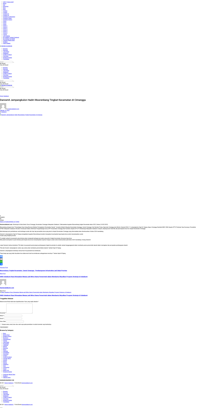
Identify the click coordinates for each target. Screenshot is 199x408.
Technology (6, 367)
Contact (5, 11)
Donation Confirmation (9, 16)
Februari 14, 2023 (4, 110)
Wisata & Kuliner (7, 57)
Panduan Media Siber (9, 40)
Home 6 (5, 33)
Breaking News (7, 336)
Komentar (3, 313)
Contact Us (6, 14)
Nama (2, 315)
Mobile (5, 346)
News (4, 349)
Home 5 (5, 31)
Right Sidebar (6, 43)
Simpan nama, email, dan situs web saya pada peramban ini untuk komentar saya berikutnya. (26, 324)
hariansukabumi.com (13, 109)
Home (4, 21)
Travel (4, 369)
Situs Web (3, 321)
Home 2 (5, 27)
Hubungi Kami (7, 377)
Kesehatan (6, 343)
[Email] (99, 259)
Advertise (5, 6)
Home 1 (5, 25)
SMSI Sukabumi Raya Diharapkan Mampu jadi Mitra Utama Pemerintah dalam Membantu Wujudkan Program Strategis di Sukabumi (44, 295)
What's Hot (6, 370)
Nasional (5, 50)
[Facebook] (99, 256)
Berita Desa (6, 335)
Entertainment (7, 339)
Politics (5, 355)
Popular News (7, 358)
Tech (4, 366)
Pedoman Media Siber (9, 374)
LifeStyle (5, 345)
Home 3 (5, 28)
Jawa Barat (6, 51)
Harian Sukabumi (8, 383)
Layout (5, 34)
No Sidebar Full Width (9, 39)
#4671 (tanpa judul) (8, 2)
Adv (4, 5)
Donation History (7, 19)
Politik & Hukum (7, 54)
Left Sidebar (6, 36)
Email (2, 318)
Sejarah (5, 360)
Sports (5, 361)
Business (5, 338)
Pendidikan (6, 59)
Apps (4, 333)
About (4, 3)
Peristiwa (5, 56)
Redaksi (5, 42)
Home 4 (5, 30)
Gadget (5, 341)
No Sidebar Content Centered (11, 37)
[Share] (99, 264)
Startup (5, 363)
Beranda (5, 49)
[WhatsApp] (99, 261)
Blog (4, 8)
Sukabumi (5, 53)
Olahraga (5, 351)
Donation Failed (7, 18)
